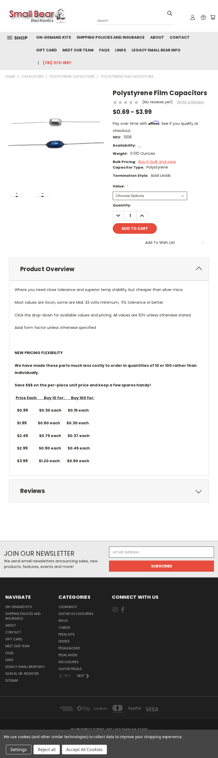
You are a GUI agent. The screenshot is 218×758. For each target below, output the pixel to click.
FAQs (104, 50)
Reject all (47, 749)
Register (31, 673)
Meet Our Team (78, 50)
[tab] (109, 269)
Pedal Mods (67, 655)
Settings (18, 749)
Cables (64, 627)
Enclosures (68, 662)
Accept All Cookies (84, 749)
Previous (209, 741)
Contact (180, 37)
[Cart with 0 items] (212, 17)
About (157, 37)
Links (120, 50)
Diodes (64, 641)
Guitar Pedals (70, 669)
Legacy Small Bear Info (156, 50)
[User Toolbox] (192, 17)
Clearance (67, 607)
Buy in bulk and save (157, 161)
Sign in (11, 673)
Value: (120, 186)
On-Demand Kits (53, 37)
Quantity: (122, 205)
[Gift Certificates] (203, 17)
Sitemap (11, 680)
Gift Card (46, 50)
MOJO (63, 620)
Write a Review (190, 102)
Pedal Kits (66, 634)
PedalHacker (69, 648)
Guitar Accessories (75, 613)
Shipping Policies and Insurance (111, 37)
